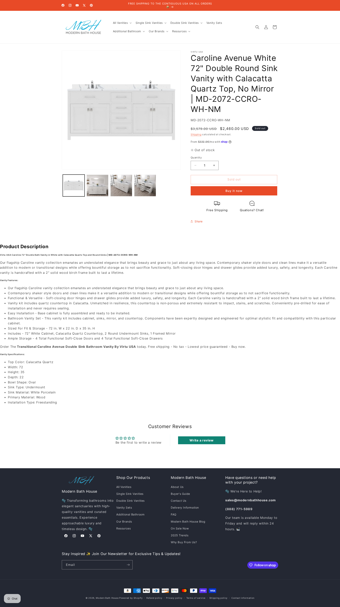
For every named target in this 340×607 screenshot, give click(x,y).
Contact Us (178, 500)
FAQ (173, 514)
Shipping (196, 134)
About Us (177, 487)
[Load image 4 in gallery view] (145, 185)
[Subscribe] (128, 564)
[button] (122, 23)
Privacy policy (174, 598)
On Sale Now (180, 528)
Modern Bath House (107, 598)
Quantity (196, 157)
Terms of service (195, 598)
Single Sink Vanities (129, 493)
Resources (123, 528)
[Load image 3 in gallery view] (121, 185)
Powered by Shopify (131, 598)
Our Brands (124, 521)
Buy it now (233, 191)
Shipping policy (218, 598)
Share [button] (199, 221)
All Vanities (123, 487)
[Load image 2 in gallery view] (97, 185)
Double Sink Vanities (130, 500)
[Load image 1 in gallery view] (74, 185)
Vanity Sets (124, 507)
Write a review (201, 440)
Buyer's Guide (180, 493)
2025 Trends (179, 535)
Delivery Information (185, 507)
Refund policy (154, 598)
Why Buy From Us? (184, 542)
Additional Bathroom (130, 514)
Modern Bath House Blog (188, 521)
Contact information (242, 598)
